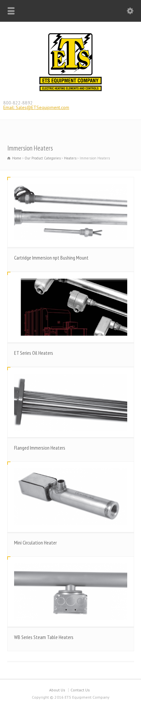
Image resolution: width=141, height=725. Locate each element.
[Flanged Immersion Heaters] (70, 402)
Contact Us (80, 689)
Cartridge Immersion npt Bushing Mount (51, 257)
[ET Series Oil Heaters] (70, 307)
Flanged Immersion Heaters (39, 447)
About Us (57, 689)
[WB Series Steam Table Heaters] (70, 591)
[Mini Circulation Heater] (70, 496)
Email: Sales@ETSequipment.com (36, 107)
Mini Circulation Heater (35, 542)
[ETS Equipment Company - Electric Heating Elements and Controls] (70, 91)
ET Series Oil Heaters (33, 352)
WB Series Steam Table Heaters (43, 637)
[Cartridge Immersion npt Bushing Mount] (70, 212)
